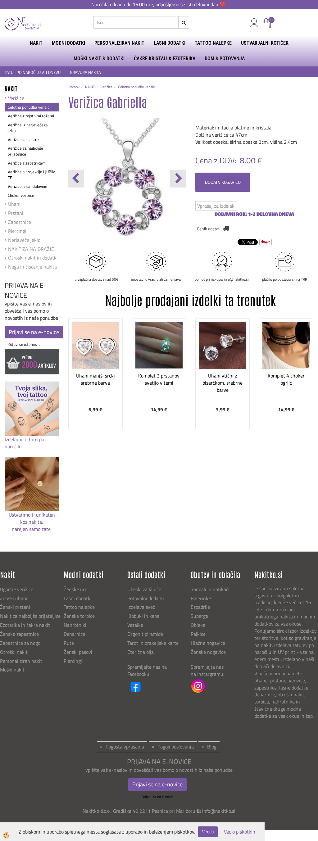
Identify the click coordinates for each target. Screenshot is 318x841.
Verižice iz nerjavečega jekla (28, 128)
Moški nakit (13, 669)
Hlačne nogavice (208, 643)
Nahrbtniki (75, 625)
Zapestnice (19, 222)
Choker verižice (21, 195)
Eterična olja (140, 652)
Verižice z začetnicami (27, 163)
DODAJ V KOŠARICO (223, 182)
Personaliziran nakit (21, 661)
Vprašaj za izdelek (215, 206)
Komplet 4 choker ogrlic (286, 379)
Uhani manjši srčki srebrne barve (95, 379)
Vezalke (135, 625)
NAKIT (36, 43)
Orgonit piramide (145, 634)
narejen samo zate (32, 529)
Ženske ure (76, 589)
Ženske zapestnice (20, 634)
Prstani (15, 213)
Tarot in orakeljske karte (153, 643)
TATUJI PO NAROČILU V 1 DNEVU (33, 72)
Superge (199, 616)
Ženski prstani (15, 607)
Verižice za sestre (23, 139)
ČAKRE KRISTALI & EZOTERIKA (164, 58)
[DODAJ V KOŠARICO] (95, 373)
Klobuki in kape (143, 616)
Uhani (14, 204)
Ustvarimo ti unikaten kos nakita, (32, 518)
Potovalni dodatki (145, 598)
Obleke (198, 625)
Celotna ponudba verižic (28, 107)
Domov (74, 87)
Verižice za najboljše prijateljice (25, 151)
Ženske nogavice (208, 652)
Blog (211, 746)
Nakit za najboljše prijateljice (30, 616)
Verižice (16, 98)
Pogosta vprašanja (125, 746)
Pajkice (198, 634)
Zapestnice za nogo (21, 643)
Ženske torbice (79, 616)
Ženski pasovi (78, 652)
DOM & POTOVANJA (225, 58)
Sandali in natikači (211, 589)
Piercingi (17, 231)
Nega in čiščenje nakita (32, 266)
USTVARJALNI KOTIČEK (264, 43)
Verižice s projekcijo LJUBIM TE (32, 175)
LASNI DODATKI (169, 43)
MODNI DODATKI (68, 43)
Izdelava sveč (141, 607)
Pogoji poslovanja (175, 746)
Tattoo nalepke (79, 607)
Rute (69, 643)
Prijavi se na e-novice (34, 332)
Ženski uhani (14, 598)
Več (95, 357)
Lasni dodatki (78, 598)
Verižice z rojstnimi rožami (31, 116)
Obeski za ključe (144, 589)
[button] (178, 179)
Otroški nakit (14, 652)
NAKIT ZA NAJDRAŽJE (31, 249)
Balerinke (201, 598)
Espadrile (200, 607)
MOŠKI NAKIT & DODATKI (99, 58)
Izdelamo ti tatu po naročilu (24, 443)
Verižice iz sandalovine (27, 186)
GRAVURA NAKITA (85, 72)
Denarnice (74, 634)
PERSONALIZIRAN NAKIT (119, 43)
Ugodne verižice (16, 589)
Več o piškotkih (239, 831)
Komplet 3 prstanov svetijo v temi (158, 379)
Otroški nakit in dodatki (33, 257)
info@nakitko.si (218, 811)
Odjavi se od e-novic (24, 344)
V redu (208, 831)
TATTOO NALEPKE (213, 43)
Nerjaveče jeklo (24, 240)
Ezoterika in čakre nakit (25, 625)
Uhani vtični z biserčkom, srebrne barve (222, 383)
